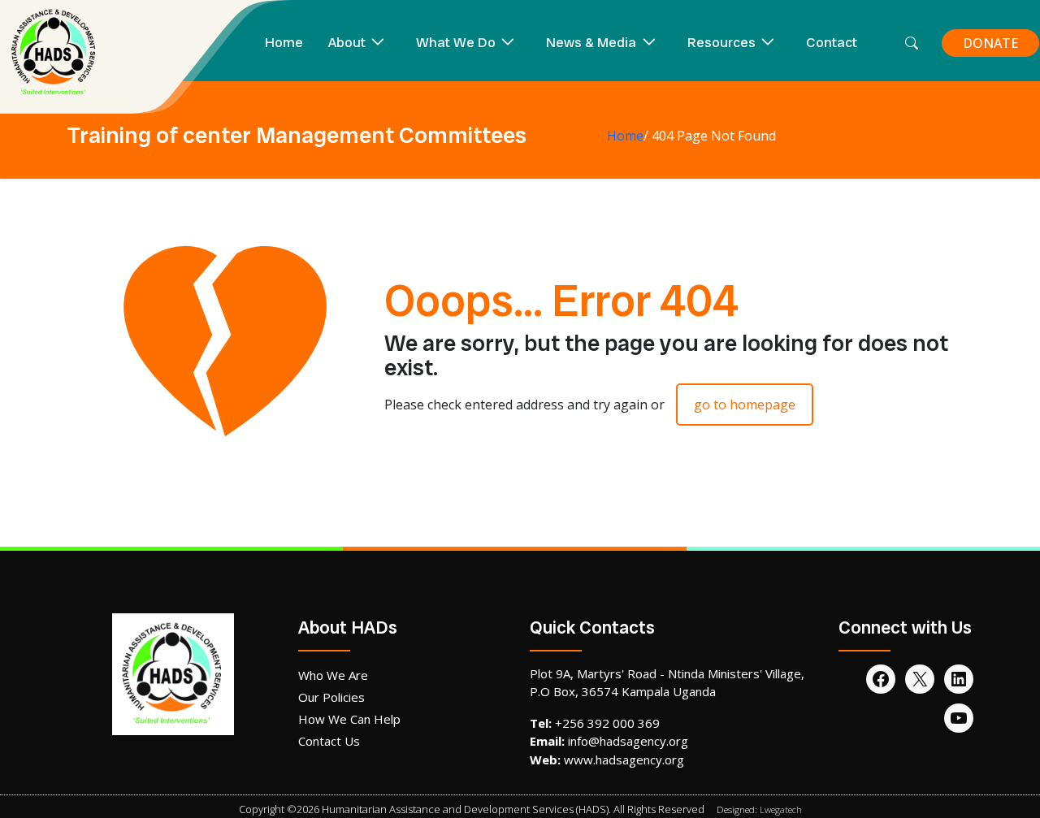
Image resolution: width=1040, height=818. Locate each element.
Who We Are (333, 675)
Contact (831, 42)
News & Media (591, 42)
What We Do (456, 42)
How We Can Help (349, 719)
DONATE (990, 43)
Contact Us (329, 741)
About (347, 42)
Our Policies (331, 697)
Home (284, 42)
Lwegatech (781, 809)
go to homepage (744, 404)
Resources (721, 42)
